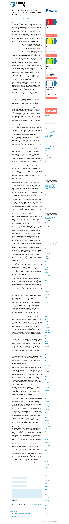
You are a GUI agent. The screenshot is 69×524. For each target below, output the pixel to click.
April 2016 (46, 453)
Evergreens (47, 150)
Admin (55, 522)
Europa (53, 131)
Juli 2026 (46, 259)
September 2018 (47, 407)
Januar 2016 (47, 458)
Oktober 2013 (47, 500)
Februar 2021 (47, 362)
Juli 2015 (46, 467)
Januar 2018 (47, 420)
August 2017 (47, 428)
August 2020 (47, 371)
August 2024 (47, 296)
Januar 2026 (47, 269)
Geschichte (47, 132)
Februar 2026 (47, 267)
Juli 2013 (46, 505)
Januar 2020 (47, 382)
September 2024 (47, 294)
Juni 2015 (46, 469)
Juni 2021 (46, 355)
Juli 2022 (46, 335)
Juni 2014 (46, 488)
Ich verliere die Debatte (48, 232)
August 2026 (47, 258)
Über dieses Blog (47, 253)
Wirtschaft (47, 139)
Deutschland (48, 131)
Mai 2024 (46, 300)
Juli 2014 (46, 486)
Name (13, 476)
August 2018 (47, 409)
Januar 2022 (47, 344)
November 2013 (47, 499)
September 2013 (47, 502)
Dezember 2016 (47, 440)
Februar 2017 (47, 437)
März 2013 (46, 511)
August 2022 (47, 333)
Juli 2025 (46, 278)
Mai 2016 (46, 451)
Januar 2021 (47, 363)
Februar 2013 (47, 513)
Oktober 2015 (47, 462)
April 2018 (46, 415)
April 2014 (46, 491)
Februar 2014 (47, 494)
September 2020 (47, 370)
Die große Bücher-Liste (50, 142)
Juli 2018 (46, 410)
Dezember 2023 (47, 308)
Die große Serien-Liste (50, 146)
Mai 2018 (46, 414)
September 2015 (47, 464)
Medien (46, 133)
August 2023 (47, 314)
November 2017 (47, 423)
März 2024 (46, 303)
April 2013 (46, 510)
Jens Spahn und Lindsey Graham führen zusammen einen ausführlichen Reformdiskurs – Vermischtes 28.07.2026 (51, 202)
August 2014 (47, 484)
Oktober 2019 (47, 387)
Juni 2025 (46, 280)
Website (13, 484)
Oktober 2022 (47, 330)
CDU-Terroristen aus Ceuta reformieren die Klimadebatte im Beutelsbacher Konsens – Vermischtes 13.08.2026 (51, 169)
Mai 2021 (46, 357)
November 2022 (47, 329)
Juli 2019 (46, 392)
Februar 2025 (47, 286)
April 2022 (46, 340)
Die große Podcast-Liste (50, 144)
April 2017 (46, 434)
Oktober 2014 (47, 481)
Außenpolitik (48, 129)
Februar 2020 (47, 381)
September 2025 (47, 275)
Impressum (46, 250)
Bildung (52, 128)
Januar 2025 (47, 288)
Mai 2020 (46, 376)
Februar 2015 (47, 475)
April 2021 (46, 359)
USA (53, 135)
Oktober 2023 (47, 311)
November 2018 (47, 404)
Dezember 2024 (47, 289)
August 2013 (47, 503)
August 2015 (47, 466)
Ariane (46, 118)
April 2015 (46, 472)
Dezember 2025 (47, 270)
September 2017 (47, 426)
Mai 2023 (46, 319)
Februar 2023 (47, 324)
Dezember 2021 (47, 346)
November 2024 (47, 291)
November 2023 (47, 310)
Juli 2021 (46, 354)
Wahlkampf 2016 (48, 137)
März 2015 (46, 473)
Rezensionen (48, 135)
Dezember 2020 (47, 365)
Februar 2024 (47, 305)
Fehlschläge (47, 148)
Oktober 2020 (47, 368)
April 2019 (46, 396)
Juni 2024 (46, 299)
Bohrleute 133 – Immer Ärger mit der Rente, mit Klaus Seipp (50, 218)
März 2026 (46, 266)
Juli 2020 (46, 373)
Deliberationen (48, 130)
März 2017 (46, 436)
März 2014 (46, 492)
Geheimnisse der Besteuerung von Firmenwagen (23, 513)
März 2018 (46, 417)
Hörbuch (17, 20)
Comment (13, 488)
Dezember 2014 (47, 478)
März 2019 (46, 398)
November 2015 (47, 461)
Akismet (26, 504)
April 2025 (46, 283)
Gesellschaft (52, 132)
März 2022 (46, 341)
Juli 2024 (46, 297)
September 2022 (47, 332)
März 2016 (46, 455)
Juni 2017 (46, 431)
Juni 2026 (46, 261)
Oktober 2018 (47, 406)
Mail (45, 251)
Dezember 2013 (47, 497)
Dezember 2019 (47, 384)
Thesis (56, 521)
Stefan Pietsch (47, 119)
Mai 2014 (46, 489)
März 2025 (46, 285)
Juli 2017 (46, 429)
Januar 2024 (47, 307)
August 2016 (47, 447)
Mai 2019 (46, 395)
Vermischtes (49, 136)
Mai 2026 (46, 262)
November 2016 (47, 442)
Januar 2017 (47, 439)
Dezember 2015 (47, 459)
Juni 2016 (46, 450)
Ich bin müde (47, 155)
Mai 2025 (46, 281)
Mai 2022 (46, 338)
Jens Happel (47, 120)
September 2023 (47, 313)
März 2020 (46, 379)
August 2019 (47, 390)
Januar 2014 (47, 495)
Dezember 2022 (47, 327)
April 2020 (46, 377)
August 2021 (47, 352)
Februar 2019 (47, 399)
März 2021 (46, 360)
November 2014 (47, 480)
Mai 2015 (46, 470)
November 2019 (47, 385)
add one (19, 467)
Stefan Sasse (47, 117)
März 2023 (46, 322)
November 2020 (47, 366)
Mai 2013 (46, 508)
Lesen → (49, 166)
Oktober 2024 (47, 292)
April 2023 (46, 321)
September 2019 (47, 388)
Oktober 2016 (47, 444)
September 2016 (47, 445)
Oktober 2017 (47, 425)
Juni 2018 (46, 412)
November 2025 (47, 272)
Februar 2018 (47, 418)
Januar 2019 (47, 401)
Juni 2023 (46, 318)
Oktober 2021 (47, 349)
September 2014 (47, 483)
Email (13, 480)
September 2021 (47, 351)
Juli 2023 (46, 316)
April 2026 (46, 264)
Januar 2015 (47, 477)
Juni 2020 (46, 374)
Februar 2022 (47, 343)
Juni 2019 (46, 393)
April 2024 (46, 302)
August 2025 (47, 277)
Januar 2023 (47, 325)
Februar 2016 (47, 456)
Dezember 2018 (47, 403)
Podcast (52, 134)
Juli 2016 (46, 448)
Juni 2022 (46, 336)
